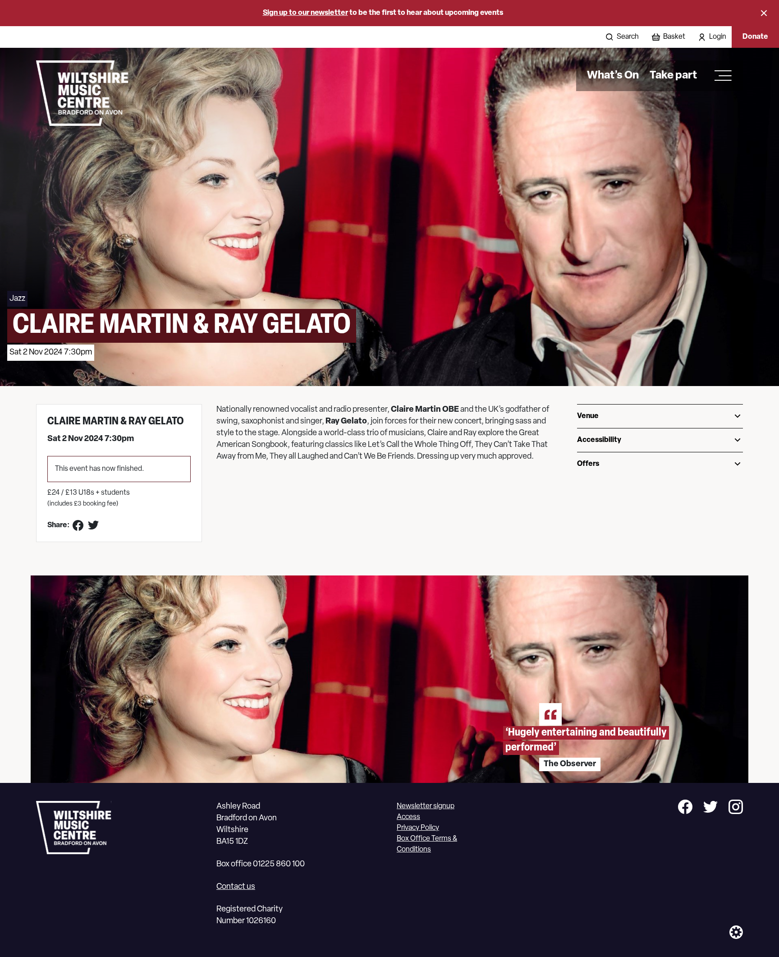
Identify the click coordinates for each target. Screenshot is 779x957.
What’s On (613, 75)
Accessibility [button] (599, 440)
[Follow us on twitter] (710, 808)
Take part (673, 75)
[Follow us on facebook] (685, 808)
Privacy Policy (418, 828)
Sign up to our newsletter (305, 13)
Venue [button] (588, 416)
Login (717, 37)
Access (408, 817)
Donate (755, 37)
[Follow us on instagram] (736, 808)
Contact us (235, 887)
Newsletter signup (425, 806)
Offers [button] (588, 464)
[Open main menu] (720, 75)
